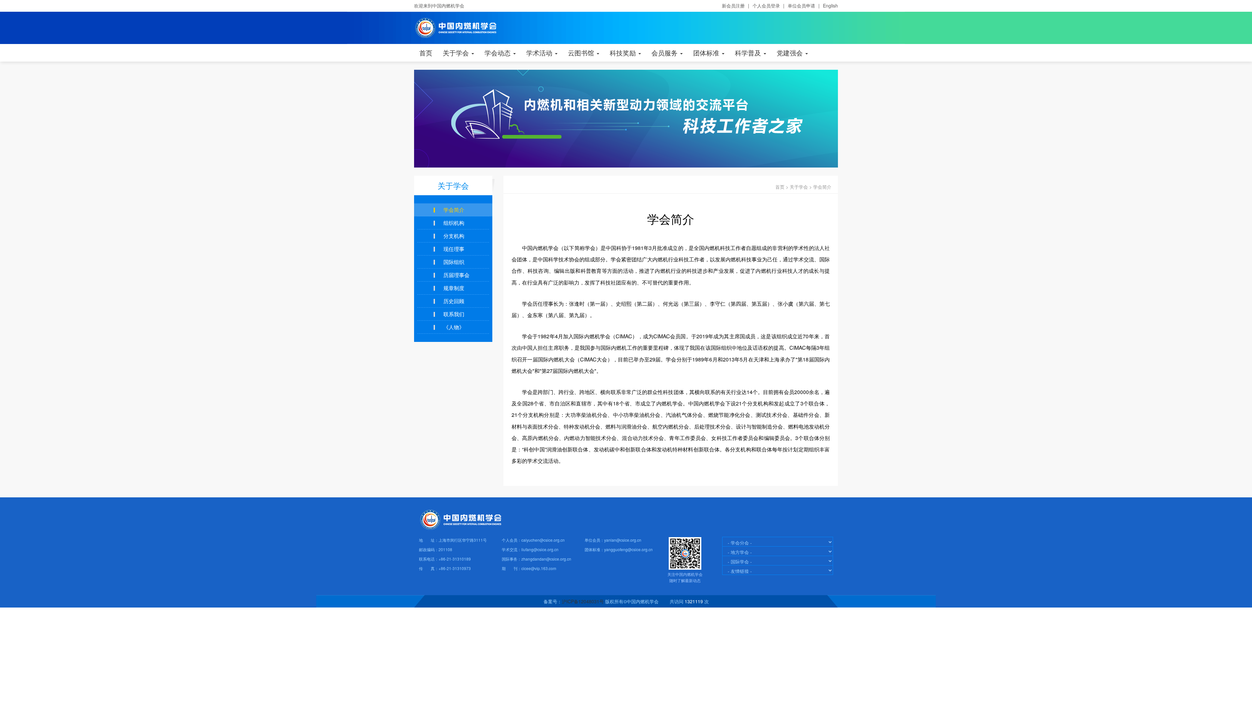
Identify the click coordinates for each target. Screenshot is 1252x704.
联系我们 (453, 314)
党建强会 (791, 52)
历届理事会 (456, 275)
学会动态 (498, 52)
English (830, 5)
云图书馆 (582, 52)
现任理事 (453, 249)
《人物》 (453, 327)
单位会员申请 (801, 5)
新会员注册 (733, 5)
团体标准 (707, 52)
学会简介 (822, 186)
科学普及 (749, 52)
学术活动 (540, 52)
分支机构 (453, 236)
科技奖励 (624, 52)
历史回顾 (453, 301)
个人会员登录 (766, 5)
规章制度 (453, 288)
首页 (425, 52)
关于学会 (457, 52)
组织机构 (453, 223)
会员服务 (665, 52)
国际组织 (453, 262)
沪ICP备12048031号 (583, 601)
